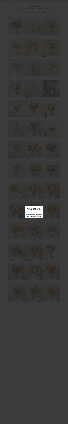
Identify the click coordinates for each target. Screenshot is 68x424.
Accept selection (33, 214)
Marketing (40, 211)
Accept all (28, 214)
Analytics (32, 211)
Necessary (28, 211)
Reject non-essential (38, 214)
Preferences (36, 211)
